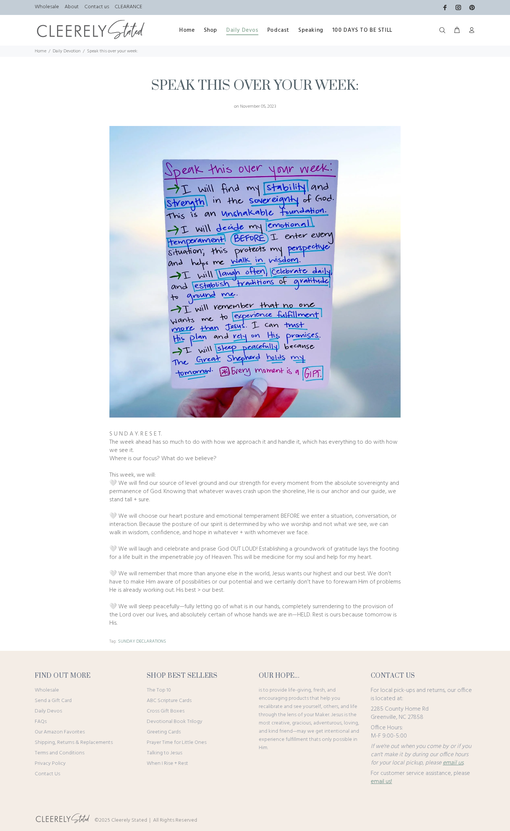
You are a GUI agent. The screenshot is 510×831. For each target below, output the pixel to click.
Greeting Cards (164, 732)
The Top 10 (159, 690)
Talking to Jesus (164, 753)
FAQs (41, 721)
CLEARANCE (128, 7)
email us (453, 763)
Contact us (96, 7)
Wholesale (47, 7)
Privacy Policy (50, 763)
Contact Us (47, 774)
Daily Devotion (67, 51)
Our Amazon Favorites (60, 732)
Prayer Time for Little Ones (176, 742)
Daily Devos (48, 711)
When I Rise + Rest (167, 763)
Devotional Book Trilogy (174, 721)
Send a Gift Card (53, 700)
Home (40, 51)
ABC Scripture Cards (169, 700)
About (72, 7)
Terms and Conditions (59, 753)
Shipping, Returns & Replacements (74, 742)
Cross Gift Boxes (165, 711)
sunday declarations (142, 641)
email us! (381, 782)
